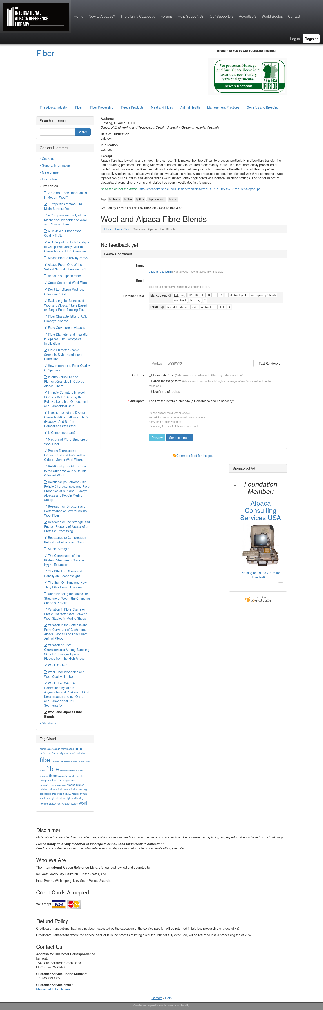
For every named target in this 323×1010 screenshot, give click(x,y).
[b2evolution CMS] (258, 599)
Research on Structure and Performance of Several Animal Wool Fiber (65, 510)
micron (80, 785)
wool (174, 199)
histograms (45, 780)
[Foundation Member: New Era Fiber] (249, 76)
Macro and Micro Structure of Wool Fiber (66, 441)
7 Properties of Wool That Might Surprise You (63, 206)
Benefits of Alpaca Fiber (64, 275)
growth (71, 775)
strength (51, 798)
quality (67, 793)
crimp (78, 748)
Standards (49, 723)
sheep (83, 793)
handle (79, 775)
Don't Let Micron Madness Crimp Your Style (64, 291)
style (68, 798)
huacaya (57, 780)
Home (78, 16)
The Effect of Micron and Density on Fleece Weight (63, 573)
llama (73, 780)
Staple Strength (58, 549)
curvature (45, 753)
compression (67, 748)
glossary (62, 775)
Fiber (45, 52)
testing (79, 798)
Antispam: (136, 401)
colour (56, 748)
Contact (294, 16)
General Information (56, 165)
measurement (47, 785)
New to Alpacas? (102, 16)
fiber (129, 199)
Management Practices (223, 107)
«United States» (48, 803)
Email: (140, 280)
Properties (122, 229)
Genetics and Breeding (263, 107)
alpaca (43, 748)
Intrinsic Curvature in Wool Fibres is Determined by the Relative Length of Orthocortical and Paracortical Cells (66, 399)
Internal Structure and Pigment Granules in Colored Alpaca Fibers (64, 381)
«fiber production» (80, 761)
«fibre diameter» (68, 770)
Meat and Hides (162, 107)
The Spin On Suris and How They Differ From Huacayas (65, 584)
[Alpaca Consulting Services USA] (260, 545)
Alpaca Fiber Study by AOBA (68, 257)
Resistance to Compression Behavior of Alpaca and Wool (65, 539)
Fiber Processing (101, 107)
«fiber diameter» (61, 761)
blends (116, 199)
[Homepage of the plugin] (169, 295)
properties (57, 793)
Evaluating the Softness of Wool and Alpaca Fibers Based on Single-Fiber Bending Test (65, 305)
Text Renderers (269, 363)
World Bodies (272, 16)
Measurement (51, 172)
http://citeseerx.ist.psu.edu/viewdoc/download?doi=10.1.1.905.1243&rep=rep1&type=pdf (200, 189)
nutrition (44, 789)
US (59, 803)
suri (74, 798)
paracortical (69, 789)
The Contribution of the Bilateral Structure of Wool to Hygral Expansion (64, 560)
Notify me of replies (166, 391)
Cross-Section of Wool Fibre (67, 282)
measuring (60, 785)
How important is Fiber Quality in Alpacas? (67, 367)
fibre (141, 199)
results (75, 793)
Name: (140, 265)
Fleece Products (132, 107)
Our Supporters (222, 16)
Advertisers (247, 16)
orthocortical (55, 789)
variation (66, 803)
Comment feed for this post (195, 455)
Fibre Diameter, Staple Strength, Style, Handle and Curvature (63, 354)
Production (49, 179)
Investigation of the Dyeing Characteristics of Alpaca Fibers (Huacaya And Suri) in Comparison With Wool (66, 419)
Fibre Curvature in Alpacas (66, 327)
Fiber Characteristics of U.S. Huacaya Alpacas (65, 318)
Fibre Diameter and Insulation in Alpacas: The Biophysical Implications (66, 338)
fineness (44, 775)
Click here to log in (160, 271)
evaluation (81, 753)
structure (60, 798)
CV (53, 753)
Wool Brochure (58, 665)
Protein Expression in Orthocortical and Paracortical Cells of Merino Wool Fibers (64, 455)
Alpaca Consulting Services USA (260, 510)
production (45, 793)
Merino (71, 785)
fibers (42, 770)
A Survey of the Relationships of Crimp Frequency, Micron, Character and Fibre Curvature (66, 246)
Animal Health (190, 107)
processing (158, 199)
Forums (166, 16)
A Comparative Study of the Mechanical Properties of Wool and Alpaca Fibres (65, 219)
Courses (48, 158)
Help (168, 998)
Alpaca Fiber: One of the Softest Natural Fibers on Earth (65, 266)
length (66, 780)
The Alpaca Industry (54, 107)
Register (311, 38)
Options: (138, 375)
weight (74, 803)
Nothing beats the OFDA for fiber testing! (260, 575)
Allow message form (167, 381)
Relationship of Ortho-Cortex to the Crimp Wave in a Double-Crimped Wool (66, 470)
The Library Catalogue (137, 16)
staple (43, 798)
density (59, 753)
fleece (53, 775)
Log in (295, 38)
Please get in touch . (53, 989)
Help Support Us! (191, 16)
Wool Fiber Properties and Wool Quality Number (64, 674)
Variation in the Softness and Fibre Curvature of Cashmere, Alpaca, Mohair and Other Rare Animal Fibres (66, 632)
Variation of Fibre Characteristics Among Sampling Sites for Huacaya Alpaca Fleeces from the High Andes (66, 652)
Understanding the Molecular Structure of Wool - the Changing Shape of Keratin (67, 598)
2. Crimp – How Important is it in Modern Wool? (66, 194)
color (50, 748)
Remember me (163, 375)
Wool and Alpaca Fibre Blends (63, 714)
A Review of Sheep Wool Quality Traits (63, 233)
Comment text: (134, 296)
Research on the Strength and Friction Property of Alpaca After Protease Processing (67, 526)
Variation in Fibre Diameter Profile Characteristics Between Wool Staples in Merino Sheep (65, 613)
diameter (69, 753)
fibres (80, 770)
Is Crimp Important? (62, 432)
